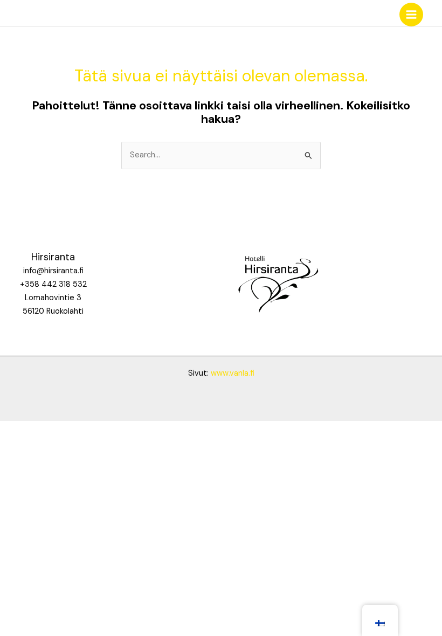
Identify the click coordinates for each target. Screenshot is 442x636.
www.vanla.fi (232, 373)
